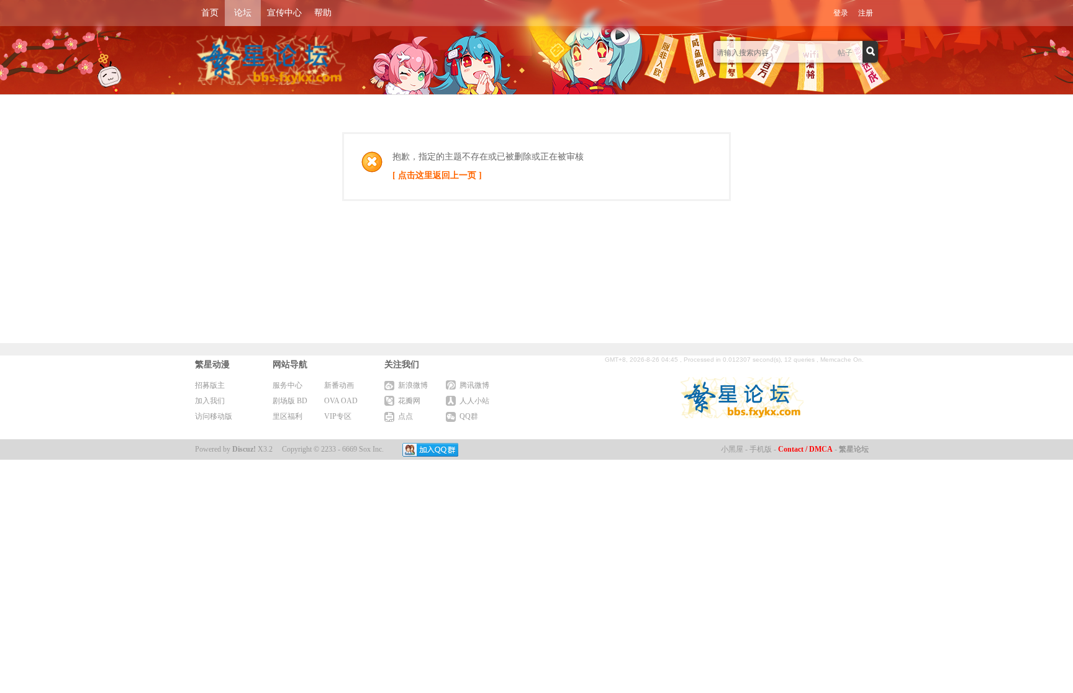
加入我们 (210, 400)
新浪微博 (413, 385)
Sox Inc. (371, 449)
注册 (865, 13)
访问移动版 (213, 416)
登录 (840, 13)
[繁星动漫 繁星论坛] (270, 60)
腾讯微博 (474, 385)
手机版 (760, 449)
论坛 (242, 12)
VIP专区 (337, 416)
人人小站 (474, 400)
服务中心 (287, 385)
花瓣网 (409, 400)
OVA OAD (341, 400)
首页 (210, 12)
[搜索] (872, 52)
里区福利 (287, 416)
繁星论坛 (854, 449)
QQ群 (469, 416)
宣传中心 (284, 12)
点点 (405, 416)
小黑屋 (732, 449)
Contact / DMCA (805, 449)
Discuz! (244, 449)
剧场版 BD (290, 400)
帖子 (845, 52)
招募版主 (210, 385)
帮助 (323, 12)
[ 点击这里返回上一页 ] (437, 175)
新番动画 (339, 385)
